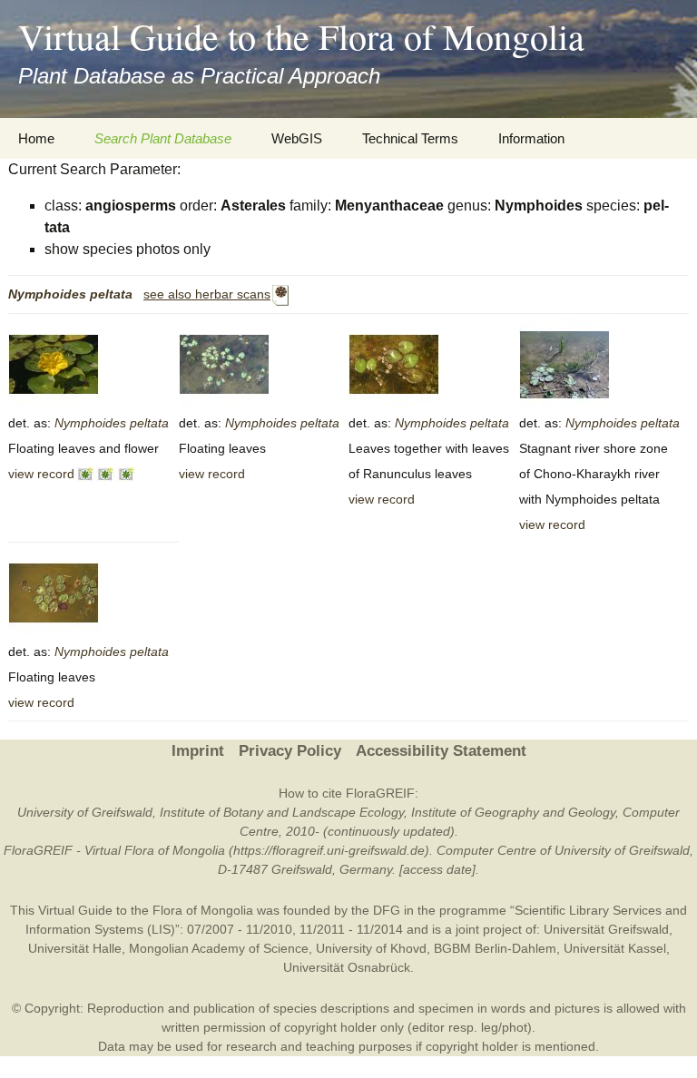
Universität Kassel (615, 948)
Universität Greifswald (606, 929)
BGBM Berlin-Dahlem (495, 948)
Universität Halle (75, 948)
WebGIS (296, 138)
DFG (386, 910)
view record (41, 473)
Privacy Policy (290, 751)
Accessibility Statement (441, 751)
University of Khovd (371, 948)
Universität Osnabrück (346, 967)
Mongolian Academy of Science (219, 948)
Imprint (198, 751)
